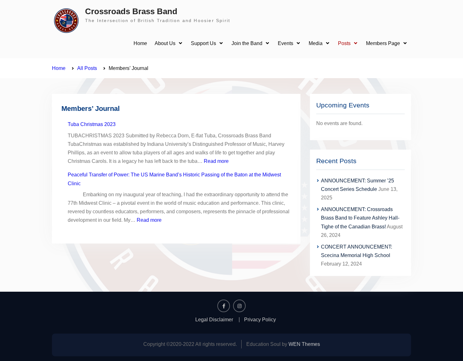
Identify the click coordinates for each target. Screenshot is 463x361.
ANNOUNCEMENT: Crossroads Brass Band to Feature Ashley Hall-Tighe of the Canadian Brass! (360, 218)
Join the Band (247, 43)
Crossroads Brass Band (131, 11)
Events (285, 43)
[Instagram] (239, 306)
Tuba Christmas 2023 (92, 124)
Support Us (203, 43)
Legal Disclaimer (214, 319)
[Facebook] (223, 306)
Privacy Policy (260, 319)
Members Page (383, 43)
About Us (165, 43)
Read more (216, 161)
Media (316, 43)
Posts (344, 43)
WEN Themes (304, 344)
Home (140, 43)
